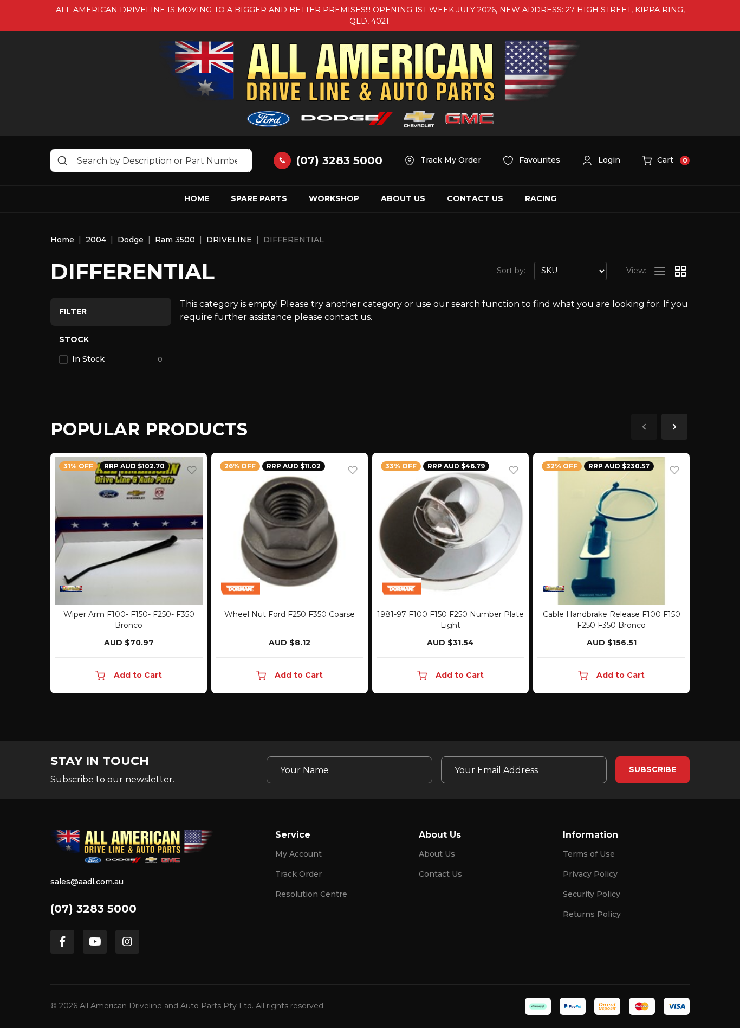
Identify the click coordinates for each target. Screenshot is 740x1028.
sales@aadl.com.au (87, 881)
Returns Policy (592, 914)
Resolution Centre (311, 894)
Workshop (334, 198)
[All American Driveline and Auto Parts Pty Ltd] (370, 83)
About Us (403, 198)
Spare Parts (259, 198)
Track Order (298, 874)
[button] (601, 160)
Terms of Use (589, 854)
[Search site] (62, 160)
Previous (644, 427)
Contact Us (475, 198)
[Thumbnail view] (680, 271)
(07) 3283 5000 (93, 908)
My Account (298, 854)
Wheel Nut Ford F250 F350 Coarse (289, 614)
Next (674, 427)
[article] (128, 575)
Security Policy (591, 894)
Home (196, 198)
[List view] (660, 271)
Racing (540, 198)
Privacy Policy (590, 874)
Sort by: (511, 270)
